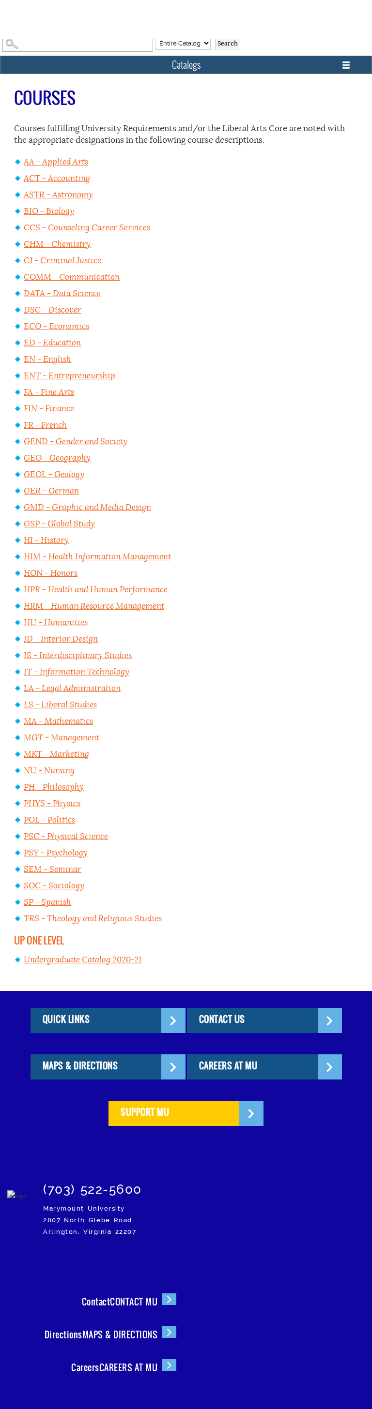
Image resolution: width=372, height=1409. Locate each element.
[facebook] (70, 1258)
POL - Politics (49, 820)
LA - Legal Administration (72, 688)
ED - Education (52, 343)
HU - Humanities (56, 622)
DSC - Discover (52, 310)
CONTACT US (222, 1019)
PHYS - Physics (52, 803)
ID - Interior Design (61, 639)
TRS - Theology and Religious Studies (93, 919)
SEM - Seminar (52, 869)
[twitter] (93, 1258)
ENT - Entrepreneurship (69, 376)
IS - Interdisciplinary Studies (78, 655)
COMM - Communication (72, 277)
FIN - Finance (49, 409)
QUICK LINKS (66, 1019)
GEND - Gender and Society (75, 441)
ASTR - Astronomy (58, 195)
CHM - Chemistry (57, 244)
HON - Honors (51, 573)
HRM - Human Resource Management (94, 606)
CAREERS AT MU (228, 1065)
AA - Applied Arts (56, 162)
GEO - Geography (57, 458)
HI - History (46, 540)
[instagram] (47, 1258)
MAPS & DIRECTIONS (80, 1065)
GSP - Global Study (59, 524)
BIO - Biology (49, 211)
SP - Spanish (47, 902)
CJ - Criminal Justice (62, 260)
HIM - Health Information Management (97, 557)
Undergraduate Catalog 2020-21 (82, 960)
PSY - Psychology (56, 853)
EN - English (47, 359)
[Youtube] (161, 1258)
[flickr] (116, 1258)
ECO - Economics (56, 326)
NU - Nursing (49, 770)
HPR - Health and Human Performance (96, 590)
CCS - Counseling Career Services (87, 228)
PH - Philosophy (54, 787)
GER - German (51, 491)
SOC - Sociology (54, 886)
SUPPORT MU (145, 1112)
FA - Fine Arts (49, 392)
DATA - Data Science (62, 293)
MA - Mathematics (58, 721)
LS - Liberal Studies (60, 705)
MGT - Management (61, 738)
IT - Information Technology (76, 672)
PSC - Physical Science (66, 836)
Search (227, 43)
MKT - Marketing (56, 754)
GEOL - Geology (54, 474)
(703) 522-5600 (92, 1189)
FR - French (45, 425)
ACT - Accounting (57, 178)
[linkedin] (138, 1258)
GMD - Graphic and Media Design (87, 507)
